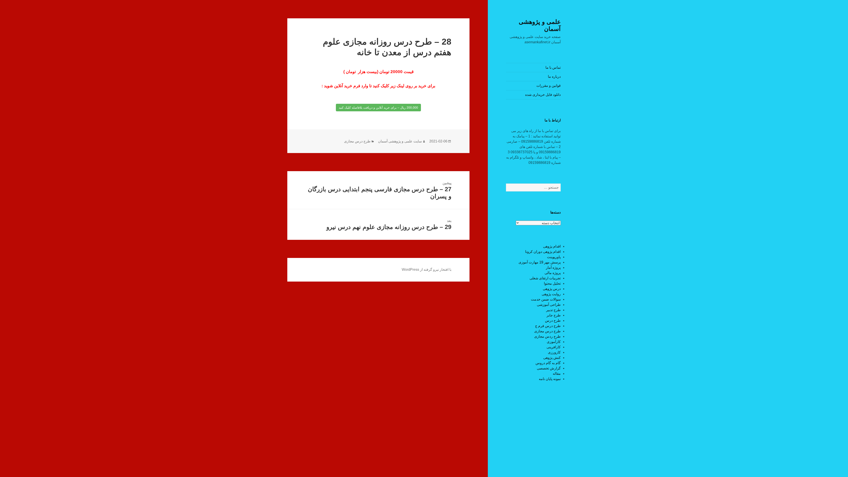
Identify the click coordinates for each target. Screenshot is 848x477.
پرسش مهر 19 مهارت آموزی (540, 262)
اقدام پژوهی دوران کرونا (543, 252)
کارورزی (554, 352)
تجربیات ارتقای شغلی (545, 278)
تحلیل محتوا (552, 283)
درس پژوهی (552, 289)
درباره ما (554, 76)
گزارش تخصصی (549, 368)
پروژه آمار (553, 267)
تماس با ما (553, 67)
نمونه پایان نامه (550, 379)
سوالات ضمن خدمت (546, 299)
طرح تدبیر (553, 310)
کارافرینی (554, 347)
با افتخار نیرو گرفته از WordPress (426, 269)
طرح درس (553, 320)
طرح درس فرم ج (548, 326)
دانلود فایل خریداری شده (543, 95)
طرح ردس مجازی (547, 336)
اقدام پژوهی (552, 246)
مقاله (557, 373)
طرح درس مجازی (547, 331)
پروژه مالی (553, 273)
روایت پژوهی (551, 294)
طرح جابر (554, 315)
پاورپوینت (554, 257)
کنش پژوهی (552, 358)
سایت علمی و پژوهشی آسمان (400, 141)
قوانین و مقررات (548, 85)
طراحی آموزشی (549, 305)
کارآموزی (554, 342)
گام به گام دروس (548, 363)
